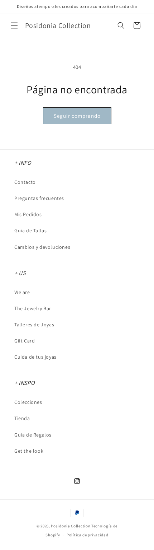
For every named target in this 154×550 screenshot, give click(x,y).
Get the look (28, 451)
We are (22, 292)
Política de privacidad (87, 534)
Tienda (22, 418)
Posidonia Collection (70, 525)
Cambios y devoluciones (42, 247)
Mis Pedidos (28, 214)
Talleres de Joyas (34, 324)
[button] (14, 25)
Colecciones (28, 402)
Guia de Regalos (33, 435)
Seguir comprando (77, 115)
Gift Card (24, 340)
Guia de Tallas (30, 230)
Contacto (25, 182)
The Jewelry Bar (32, 308)
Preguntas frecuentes (39, 198)
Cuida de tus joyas (35, 357)
